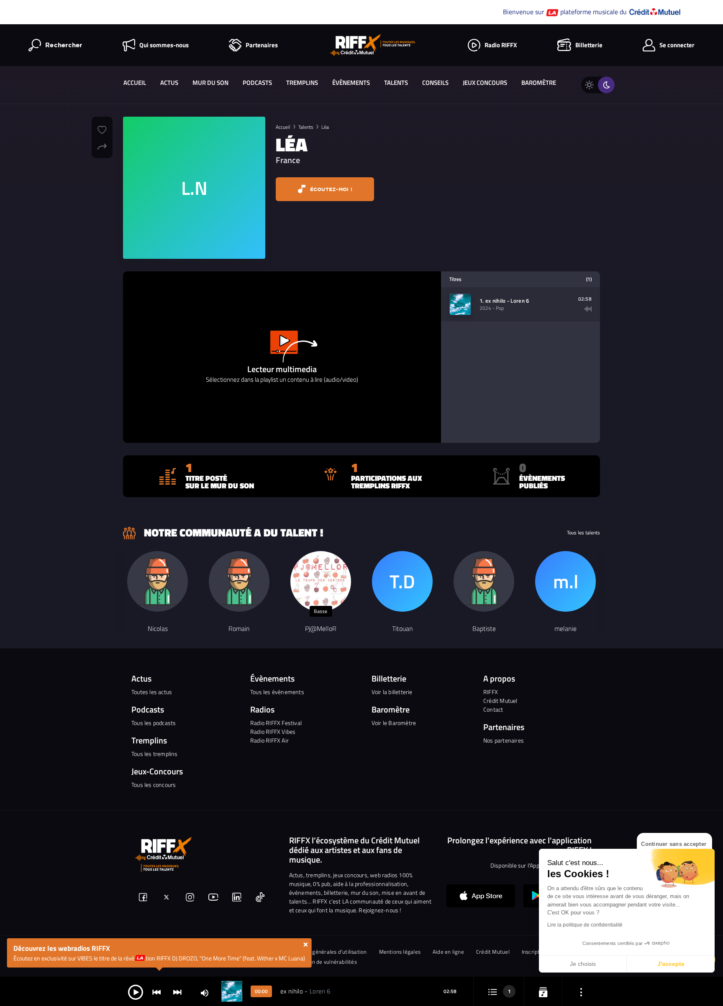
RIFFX (490, 691)
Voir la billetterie (392, 691)
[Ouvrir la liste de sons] (492, 991)
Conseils (435, 82)
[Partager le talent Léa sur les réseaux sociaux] (102, 145)
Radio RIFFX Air (269, 740)
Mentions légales (400, 952)
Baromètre (538, 82)
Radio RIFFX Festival (276, 722)
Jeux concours (485, 82)
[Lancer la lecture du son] (135, 991)
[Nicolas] (157, 581)
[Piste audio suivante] (177, 991)
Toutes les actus (151, 691)
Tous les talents (583, 532)
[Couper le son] (204, 992)
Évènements (351, 82)
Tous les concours (153, 784)
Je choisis (583, 963)
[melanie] (565, 581)
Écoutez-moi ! (330, 189)
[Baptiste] (483, 581)
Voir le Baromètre (394, 722)
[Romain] (239, 581)
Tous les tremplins (154, 753)
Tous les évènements (277, 691)
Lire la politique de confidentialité (585, 925)
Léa (325, 127)
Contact (493, 709)
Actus (169, 82)
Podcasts (257, 82)
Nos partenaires (503, 740)
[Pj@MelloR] (320, 581)
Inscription (534, 952)
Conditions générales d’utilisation (326, 952)
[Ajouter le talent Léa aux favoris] (102, 128)
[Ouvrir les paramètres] (581, 991)
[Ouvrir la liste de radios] (543, 991)
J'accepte (671, 963)
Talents (396, 82)
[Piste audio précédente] (156, 991)
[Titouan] (402, 581)
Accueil (134, 82)
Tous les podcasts (153, 722)
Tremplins (302, 82)
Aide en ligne (448, 952)
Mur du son (210, 82)
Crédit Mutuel (500, 700)
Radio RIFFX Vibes (272, 731)
